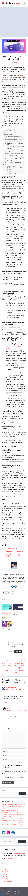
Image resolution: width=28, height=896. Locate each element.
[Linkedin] (12, 586)
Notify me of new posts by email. (13, 777)
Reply (5, 702)
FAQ (5, 164)
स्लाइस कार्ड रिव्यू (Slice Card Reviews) (15, 162)
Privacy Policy (5, 878)
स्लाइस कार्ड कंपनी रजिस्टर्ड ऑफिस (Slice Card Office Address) (14, 154)
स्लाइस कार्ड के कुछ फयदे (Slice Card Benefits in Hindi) (13, 137)
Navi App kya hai (11, 549)
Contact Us (5, 876)
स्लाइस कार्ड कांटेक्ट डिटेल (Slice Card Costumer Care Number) (14, 140)
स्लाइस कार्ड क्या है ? (8, 134)
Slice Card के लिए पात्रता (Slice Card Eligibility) (15, 144)
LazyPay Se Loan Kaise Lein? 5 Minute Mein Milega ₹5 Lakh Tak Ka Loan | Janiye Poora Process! (13, 806)
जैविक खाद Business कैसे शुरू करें (14, 552)
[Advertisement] (14, 21)
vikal (8, 708)
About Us (20, 582)
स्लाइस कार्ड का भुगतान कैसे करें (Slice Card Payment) (15, 147)
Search (4, 790)
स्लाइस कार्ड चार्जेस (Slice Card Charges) (15, 157)
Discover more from (12, 173)
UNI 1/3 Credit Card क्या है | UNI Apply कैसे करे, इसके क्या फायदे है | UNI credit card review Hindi (7, 613)
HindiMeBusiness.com (19, 853)
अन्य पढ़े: (10, 169)
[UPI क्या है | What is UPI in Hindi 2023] (7, 624)
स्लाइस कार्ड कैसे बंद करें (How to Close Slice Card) (15, 159)
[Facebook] (15, 586)
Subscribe (18, 651)
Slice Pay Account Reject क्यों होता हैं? (15, 168)
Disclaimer (11, 859)
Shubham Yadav (11, 687)
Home (3, 867)
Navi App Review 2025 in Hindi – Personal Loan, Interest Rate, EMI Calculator (8, 665)
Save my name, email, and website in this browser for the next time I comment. (14, 765)
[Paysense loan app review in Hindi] (18, 607)
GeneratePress (18, 893)
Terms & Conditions (7, 881)
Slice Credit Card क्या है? (12, 166)
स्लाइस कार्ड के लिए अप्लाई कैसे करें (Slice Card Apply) (15, 150)
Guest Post (5, 871)
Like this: (9, 171)
